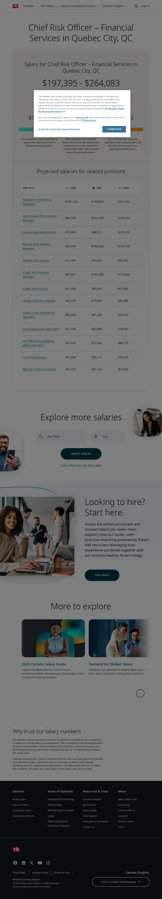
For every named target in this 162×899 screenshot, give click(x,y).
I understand (114, 129)
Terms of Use (82, 118)
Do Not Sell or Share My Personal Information (59, 129)
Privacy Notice (89, 121)
